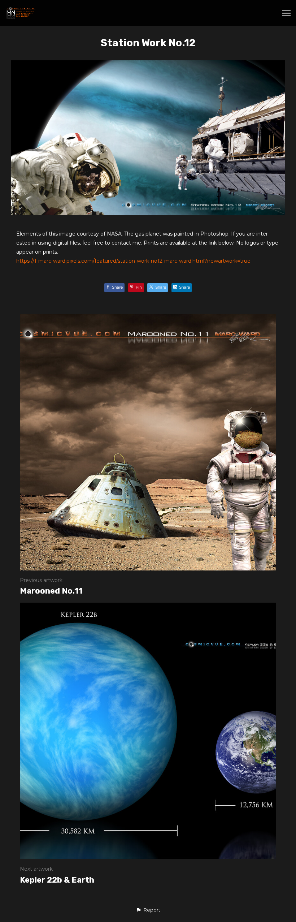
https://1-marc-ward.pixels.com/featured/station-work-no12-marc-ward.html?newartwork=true (133, 261)
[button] (148, 910)
